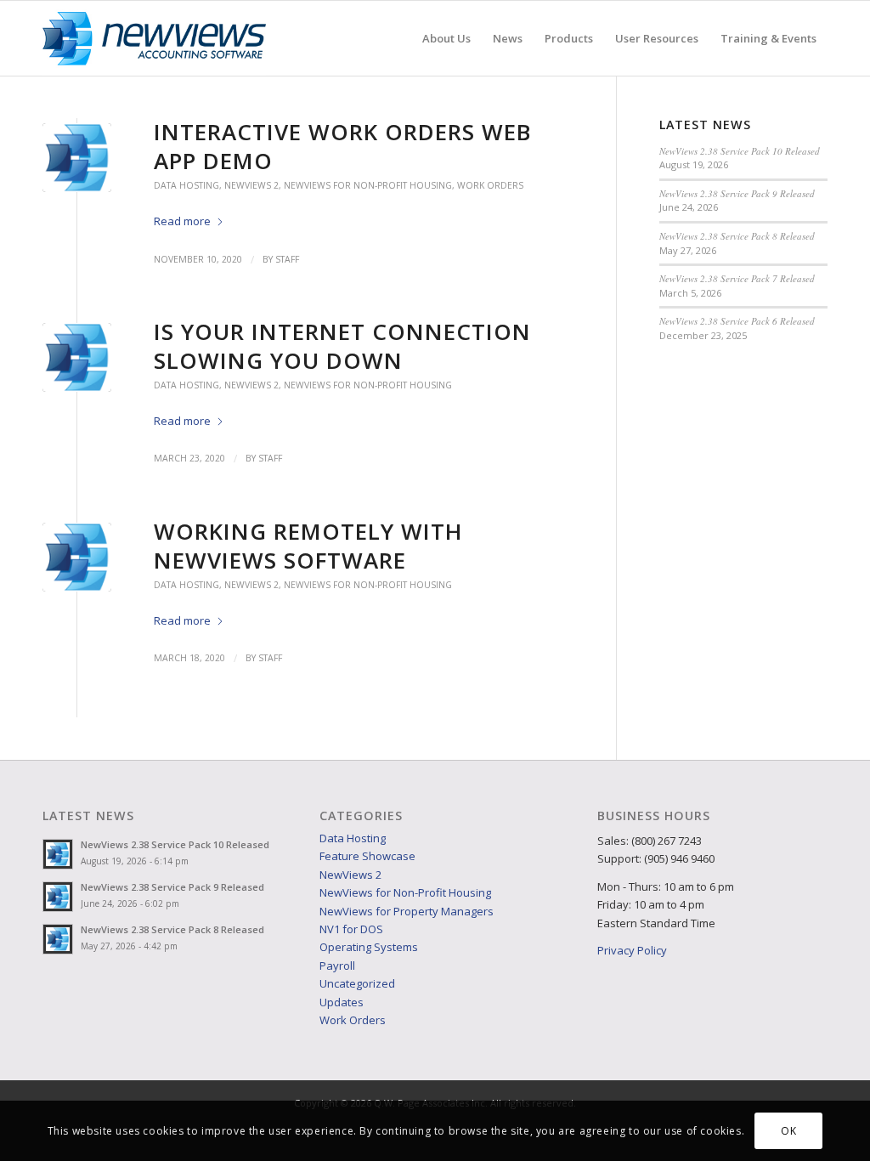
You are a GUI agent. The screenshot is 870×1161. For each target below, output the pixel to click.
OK (788, 1131)
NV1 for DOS (351, 929)
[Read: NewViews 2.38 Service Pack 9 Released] (57, 896)
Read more (182, 221)
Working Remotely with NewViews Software (308, 545)
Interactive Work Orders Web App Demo (342, 146)
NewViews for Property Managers (406, 911)
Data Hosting (186, 185)
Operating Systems (368, 946)
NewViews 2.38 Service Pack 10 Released (739, 150)
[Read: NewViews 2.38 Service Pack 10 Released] (57, 854)
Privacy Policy (632, 950)
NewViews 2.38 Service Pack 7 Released (737, 278)
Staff (287, 259)
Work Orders (490, 185)
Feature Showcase (367, 856)
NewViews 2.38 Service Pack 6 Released (737, 320)
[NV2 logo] (76, 157)
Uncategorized (357, 983)
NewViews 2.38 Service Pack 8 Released (737, 235)
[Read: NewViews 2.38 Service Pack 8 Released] (57, 939)
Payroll (337, 965)
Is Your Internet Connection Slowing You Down (342, 346)
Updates (341, 1002)
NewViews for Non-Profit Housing (368, 185)
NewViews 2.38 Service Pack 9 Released (737, 193)
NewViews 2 (251, 185)
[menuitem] (446, 38)
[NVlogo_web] (154, 38)
